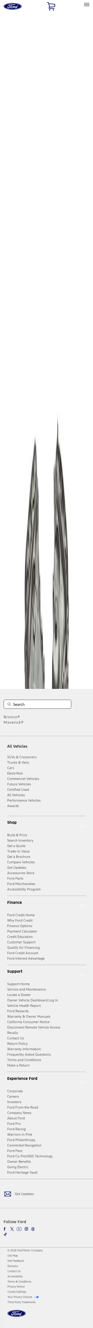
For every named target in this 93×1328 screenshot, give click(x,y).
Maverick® (14, 722)
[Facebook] (5, 1229)
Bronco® (12, 716)
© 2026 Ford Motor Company (25, 1250)
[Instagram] (26, 1229)
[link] (12, 1255)
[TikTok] (5, 1234)
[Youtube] (19, 1229)
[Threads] (33, 1229)
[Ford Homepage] (16, 1316)
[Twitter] (12, 1229)
